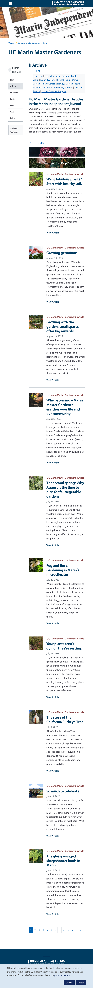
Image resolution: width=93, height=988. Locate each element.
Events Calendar (52, 76)
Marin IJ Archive (47, 79)
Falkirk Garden (48, 83)
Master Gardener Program (54, 91)
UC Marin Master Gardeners (29, 43)
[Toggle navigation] (10, 3)
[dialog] (46, 975)
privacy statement (62, 975)
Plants (12, 105)
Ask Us (13, 86)
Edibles (13, 118)
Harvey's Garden (65, 83)
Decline (69, 982)
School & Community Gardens (58, 87)
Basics (12, 99)
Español (66, 76)
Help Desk (38, 76)
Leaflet (60, 79)
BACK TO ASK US (37, 143)
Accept (81, 982)
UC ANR (11, 43)
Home (13, 79)
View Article (52, 232)
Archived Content (14, 130)
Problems (14, 92)
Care (12, 111)
